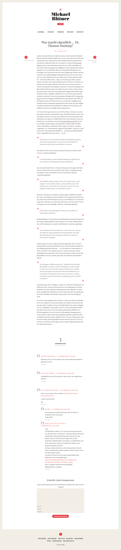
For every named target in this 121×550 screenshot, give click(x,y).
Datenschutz (68, 541)
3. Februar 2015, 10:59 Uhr (61, 409)
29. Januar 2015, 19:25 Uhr (65, 373)
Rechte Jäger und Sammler (92, 61)
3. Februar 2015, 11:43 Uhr (50, 426)
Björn (47, 409)
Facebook (42, 538)
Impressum (57, 541)
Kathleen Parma (47, 373)
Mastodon (79, 538)
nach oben (60, 534)
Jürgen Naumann (48, 356)
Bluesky (69, 538)
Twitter (61, 538)
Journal (40, 32)
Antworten (43, 364)
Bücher (70, 32)
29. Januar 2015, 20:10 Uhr (69, 390)
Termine (60, 32)
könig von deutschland (55, 423)
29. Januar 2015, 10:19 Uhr (66, 356)
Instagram (52, 538)
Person (51, 32)
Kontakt (80, 32)
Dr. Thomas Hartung (49, 390)
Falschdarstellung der (68, 121)
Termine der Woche (29, 60)
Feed (49, 541)
